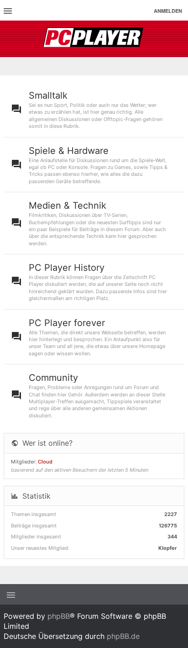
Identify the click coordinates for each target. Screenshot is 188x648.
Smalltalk (48, 95)
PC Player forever (67, 322)
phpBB (58, 616)
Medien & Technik (67, 205)
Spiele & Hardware (69, 150)
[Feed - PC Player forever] (177, 337)
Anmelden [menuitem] (168, 10)
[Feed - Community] (177, 395)
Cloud (45, 461)
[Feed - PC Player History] (177, 281)
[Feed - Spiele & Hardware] (177, 164)
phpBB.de (123, 636)
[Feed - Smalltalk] (177, 109)
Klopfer (167, 548)
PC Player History (66, 267)
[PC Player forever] (94, 38)
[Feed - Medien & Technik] (177, 223)
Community (53, 377)
